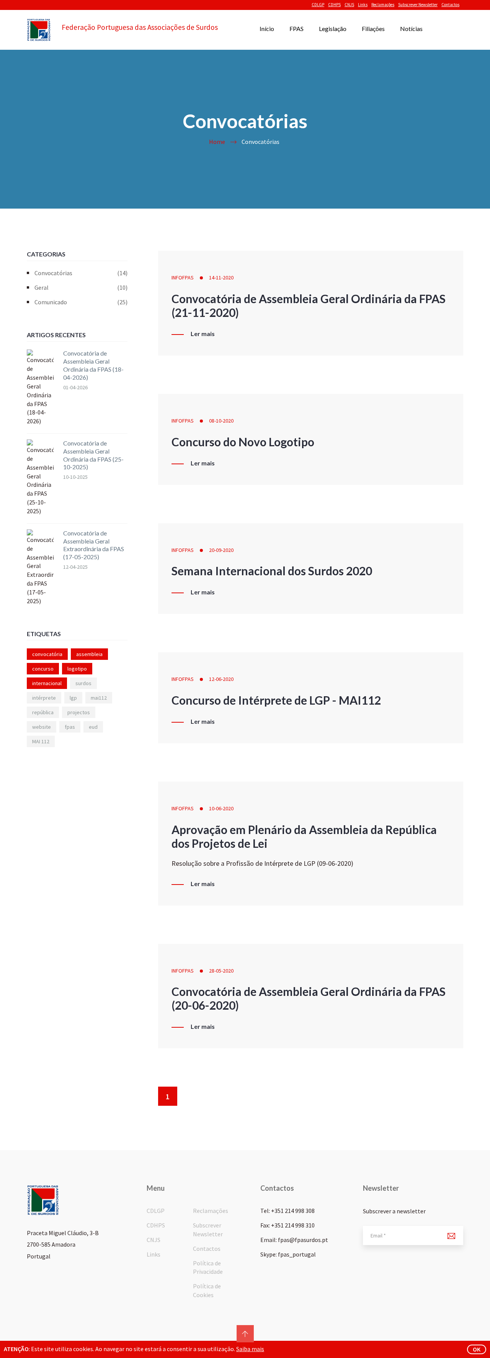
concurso (43, 668)
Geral (80, 287)
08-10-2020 (221, 420)
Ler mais (203, 333)
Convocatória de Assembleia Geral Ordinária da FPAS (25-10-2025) (93, 454)
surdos (83, 683)
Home (217, 141)
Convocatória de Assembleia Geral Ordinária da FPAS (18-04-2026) (93, 364)
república (43, 712)
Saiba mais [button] (250, 1349)
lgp (73, 697)
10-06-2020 (221, 808)
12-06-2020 (221, 679)
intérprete (44, 697)
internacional (47, 683)
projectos (78, 712)
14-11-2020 (221, 277)
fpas (70, 726)
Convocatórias (80, 273)
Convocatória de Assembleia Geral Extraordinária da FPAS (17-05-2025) (93, 544)
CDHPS (334, 4)
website (41, 726)
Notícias (411, 28)
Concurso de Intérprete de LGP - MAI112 (276, 700)
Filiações (373, 28)
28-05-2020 (221, 970)
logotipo (77, 668)
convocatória (47, 654)
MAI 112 (40, 741)
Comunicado (80, 302)
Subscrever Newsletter (418, 4)
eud (93, 726)
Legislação (332, 28)
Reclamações (382, 4)
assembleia (89, 654)
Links (363, 4)
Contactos (450, 4)
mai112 (99, 697)
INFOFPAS (183, 277)
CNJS (349, 4)
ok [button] (476, 1349)
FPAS (296, 28)
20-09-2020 (221, 550)
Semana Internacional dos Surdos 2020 (272, 571)
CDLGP (318, 4)
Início (267, 28)
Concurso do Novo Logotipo (243, 442)
